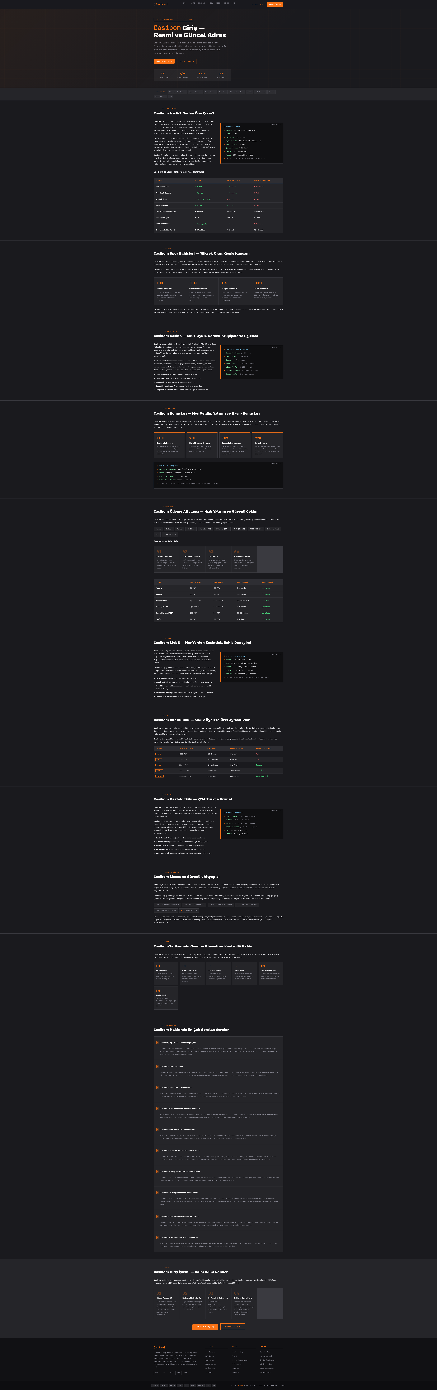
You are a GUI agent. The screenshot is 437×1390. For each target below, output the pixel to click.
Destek (226, 3)
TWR (156, 1373)
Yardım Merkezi (266, 1356)
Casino (192, 3)
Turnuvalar (209, 1372)
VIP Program (260, 92)
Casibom (161, 4)
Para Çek (235, 1372)
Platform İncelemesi (177, 92)
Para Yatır (236, 1368)
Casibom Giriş (257, 4)
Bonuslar (201, 3)
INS (164, 1373)
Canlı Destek (265, 1352)
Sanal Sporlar (210, 1368)
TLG (171, 1373)
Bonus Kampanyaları (240, 1360)
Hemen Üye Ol (275, 4)
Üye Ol (234, 1356)
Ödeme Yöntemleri (237, 92)
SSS (233, 3)
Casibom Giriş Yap (164, 61)
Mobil (211, 3)
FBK (185, 1373)
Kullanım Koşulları (267, 1368)
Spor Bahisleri (195, 92)
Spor (184, 3)
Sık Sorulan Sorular (267, 1360)
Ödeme (218, 3)
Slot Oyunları (209, 1360)
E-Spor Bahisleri (211, 1364)
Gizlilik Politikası (266, 1364)
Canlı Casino (210, 92)
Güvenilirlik (160, 96)
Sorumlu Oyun (265, 1372)
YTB (178, 1373)
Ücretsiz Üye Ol (187, 61)
